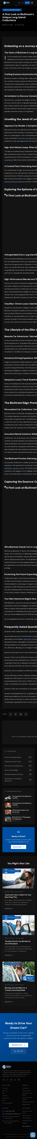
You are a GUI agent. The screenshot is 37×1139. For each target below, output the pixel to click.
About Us (5, 1090)
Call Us (20, 1051)
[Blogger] (18, 1079)
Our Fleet (5, 1088)
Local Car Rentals (7, 1103)
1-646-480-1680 (10, 1111)
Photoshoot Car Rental (27, 1094)
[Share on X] (16, 714)
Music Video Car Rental (27, 1098)
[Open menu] (32, 2)
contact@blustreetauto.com (13, 1114)
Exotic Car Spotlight (12, 10)
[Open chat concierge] (32, 1134)
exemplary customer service (14, 468)
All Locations (26, 1126)
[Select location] (19, 2)
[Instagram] (3, 1079)
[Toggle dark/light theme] (22, 2)
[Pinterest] (11, 1079)
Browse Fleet (17, 847)
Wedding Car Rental (28, 1102)
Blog (3, 1100)
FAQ (3, 1093)
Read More (8, 908)
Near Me (24, 1123)
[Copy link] (26, 714)
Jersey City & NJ (27, 1120)
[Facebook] (7, 1079)
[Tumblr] (15, 1079)
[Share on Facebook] (10, 714)
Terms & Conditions (12, 1136)
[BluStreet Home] (6, 2)
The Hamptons (26, 1118)
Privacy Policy (21, 1136)
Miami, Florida (26, 1115)
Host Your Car (26, 1090)
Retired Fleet (26, 1104)
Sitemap (28, 1136)
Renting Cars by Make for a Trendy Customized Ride (16, 989)
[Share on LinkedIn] (21, 714)
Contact (4, 1095)
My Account (5, 1098)
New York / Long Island (27, 1112)
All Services (25, 1088)
